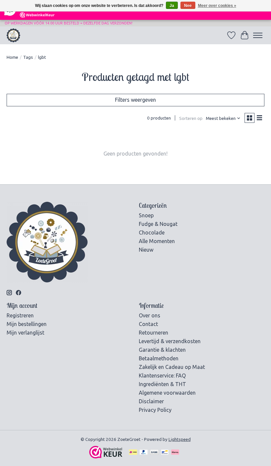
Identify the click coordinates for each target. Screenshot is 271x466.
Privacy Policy (155, 410)
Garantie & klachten (162, 350)
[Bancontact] (165, 452)
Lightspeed (180, 439)
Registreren (20, 315)
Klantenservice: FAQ (162, 375)
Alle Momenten (157, 241)
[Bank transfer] (154, 452)
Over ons (149, 315)
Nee (188, 5)
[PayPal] (143, 452)
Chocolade (152, 232)
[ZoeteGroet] (13, 35)
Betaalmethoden (158, 358)
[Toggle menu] (257, 35)
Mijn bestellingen (27, 324)
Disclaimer (151, 401)
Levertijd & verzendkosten (170, 341)
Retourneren (153, 333)
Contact (148, 324)
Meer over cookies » (217, 5)
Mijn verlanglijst (25, 333)
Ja (172, 5)
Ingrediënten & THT (162, 384)
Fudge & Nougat (158, 224)
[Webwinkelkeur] (105, 456)
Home (12, 57)
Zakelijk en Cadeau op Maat (172, 367)
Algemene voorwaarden (167, 393)
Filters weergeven (135, 100)
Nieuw (146, 250)
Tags (28, 57)
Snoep (146, 215)
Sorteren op (191, 118)
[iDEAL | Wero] (133, 452)
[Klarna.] (175, 452)
